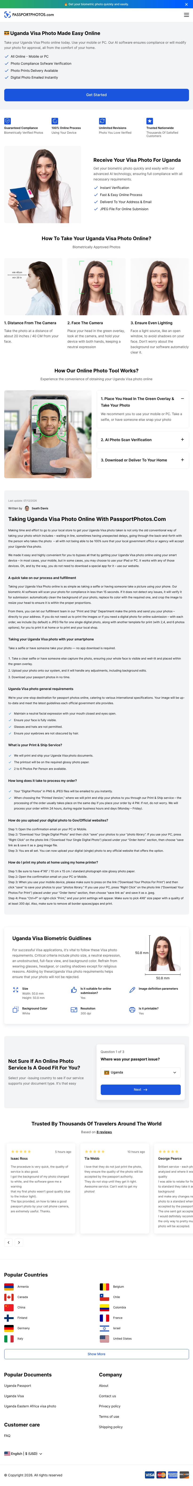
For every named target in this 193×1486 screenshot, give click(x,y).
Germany (23, 1328)
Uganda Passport (17, 1386)
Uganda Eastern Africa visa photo (30, 1406)
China (21, 1307)
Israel (117, 1328)
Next (137, 1090)
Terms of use (109, 1417)
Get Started (96, 95)
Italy (20, 1338)
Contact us (107, 1396)
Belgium (118, 1286)
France (118, 1318)
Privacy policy (110, 1406)
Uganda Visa (14, 1396)
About (104, 1386)
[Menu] (186, 15)
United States (122, 1338)
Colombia (119, 1307)
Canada (22, 1297)
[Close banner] (186, 4)
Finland (22, 1318)
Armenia (23, 1286)
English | (24, 1454)
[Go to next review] (19, 1243)
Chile (116, 1297)
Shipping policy (111, 1427)
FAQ (7, 1436)
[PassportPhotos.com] (29, 17)
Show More (96, 1354)
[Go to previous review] (8, 1243)
